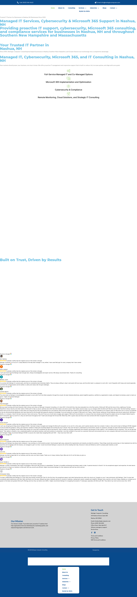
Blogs (104, 8)
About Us (61, 8)
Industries (93, 8)
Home (53, 8)
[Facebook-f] (92, 532)
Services (81, 8)
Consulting (71, 8)
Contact (112, 8)
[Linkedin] (95, 532)
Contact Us (7, 39)
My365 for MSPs (84, 11)
